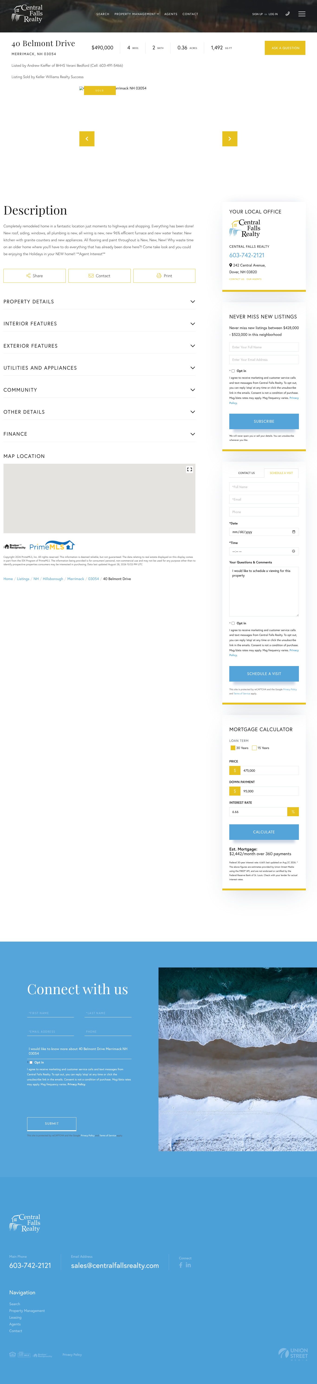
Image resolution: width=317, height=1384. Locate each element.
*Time (233, 543)
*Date (233, 523)
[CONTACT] (285, 48)
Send (51, 1124)
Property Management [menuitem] (135, 14)
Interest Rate (240, 802)
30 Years (242, 748)
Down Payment (242, 782)
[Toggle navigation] (301, 14)
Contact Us (236, 279)
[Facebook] (180, 1265)
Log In (273, 14)
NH (36, 578)
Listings (23, 578)
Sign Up (257, 14)
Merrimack (75, 578)
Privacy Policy (290, 689)
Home (8, 578)
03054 (93, 578)
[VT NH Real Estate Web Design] (293, 1354)
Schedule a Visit (281, 473)
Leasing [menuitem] (15, 1317)
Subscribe (264, 421)
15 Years (263, 748)
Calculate (264, 831)
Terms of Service (242, 693)
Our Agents (254, 279)
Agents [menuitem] (171, 14)
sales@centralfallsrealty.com (115, 1265)
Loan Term (239, 740)
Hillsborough (53, 578)
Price (233, 761)
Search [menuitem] (103, 14)
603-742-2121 (246, 255)
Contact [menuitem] (190, 14)
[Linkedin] (188, 1265)
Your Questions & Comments (250, 562)
